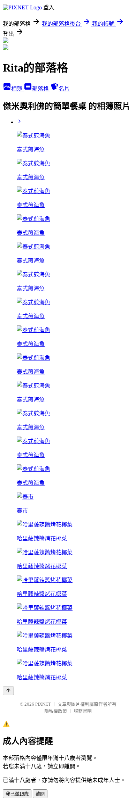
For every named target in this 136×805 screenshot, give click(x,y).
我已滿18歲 (17, 794)
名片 (64, 89)
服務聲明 (83, 711)
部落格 (41, 89)
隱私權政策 (55, 711)
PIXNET (43, 704)
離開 (40, 794)
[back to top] (8, 691)
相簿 (17, 89)
